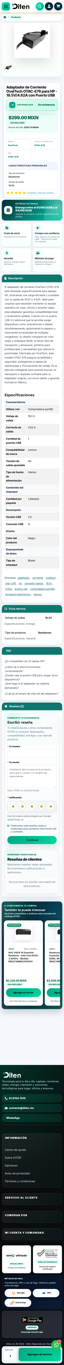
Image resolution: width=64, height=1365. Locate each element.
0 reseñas (31, 193)
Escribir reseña (45, 193)
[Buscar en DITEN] (40, 6)
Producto (16, 17)
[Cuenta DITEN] (49, 6)
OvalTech (13, 145)
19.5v (49, 583)
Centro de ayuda (15, 1149)
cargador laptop (33, 583)
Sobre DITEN (13, 1157)
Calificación (15, 797)
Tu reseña (14, 762)
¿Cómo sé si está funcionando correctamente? (22, 669)
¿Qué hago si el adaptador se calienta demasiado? (27, 685)
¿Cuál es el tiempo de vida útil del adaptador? (31, 693)
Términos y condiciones (20, 1181)
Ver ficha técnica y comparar (23, 1001)
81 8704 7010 (17, 1098)
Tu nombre (14, 746)
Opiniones (11, 1165)
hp (20, 583)
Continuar (32, 840)
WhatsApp (12, 1117)
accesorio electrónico (18, 594)
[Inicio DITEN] (23, 6)
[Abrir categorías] (6, 6)
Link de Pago (21, 1303)
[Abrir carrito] (58, 6)
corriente (37, 577)
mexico (37, 594)
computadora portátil (42, 588)
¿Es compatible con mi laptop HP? (25, 661)
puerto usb (21, 588)
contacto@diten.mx (21, 1108)
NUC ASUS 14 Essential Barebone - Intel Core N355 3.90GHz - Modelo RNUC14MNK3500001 (23, 957)
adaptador (24, 577)
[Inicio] (4, 17)
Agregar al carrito (39, 1354)
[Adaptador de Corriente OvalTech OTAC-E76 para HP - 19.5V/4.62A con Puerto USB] (8, 67)
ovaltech (51, 577)
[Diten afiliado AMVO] (16, 1259)
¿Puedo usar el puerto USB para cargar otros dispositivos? (31, 677)
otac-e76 (10, 583)
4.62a (8, 588)
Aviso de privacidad (17, 1173)
